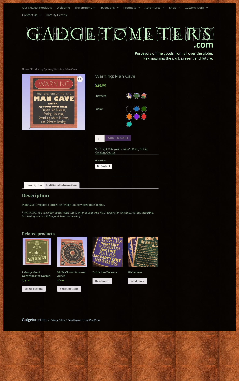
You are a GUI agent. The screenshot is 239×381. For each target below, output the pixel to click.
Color (99, 109)
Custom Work (194, 7)
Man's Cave (130, 149)
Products (129, 7)
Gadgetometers (34, 320)
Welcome (63, 7)
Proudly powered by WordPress (84, 320)
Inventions (107, 7)
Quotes (48, 69)
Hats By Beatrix (56, 15)
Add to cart (118, 137)
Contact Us (29, 15)
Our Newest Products (37, 7)
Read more (102, 281)
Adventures (152, 7)
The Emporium (85, 7)
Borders (101, 95)
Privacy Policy (58, 320)
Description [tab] (34, 185)
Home (25, 69)
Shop (172, 7)
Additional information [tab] (61, 185)
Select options (34, 288)
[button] (80, 79)
